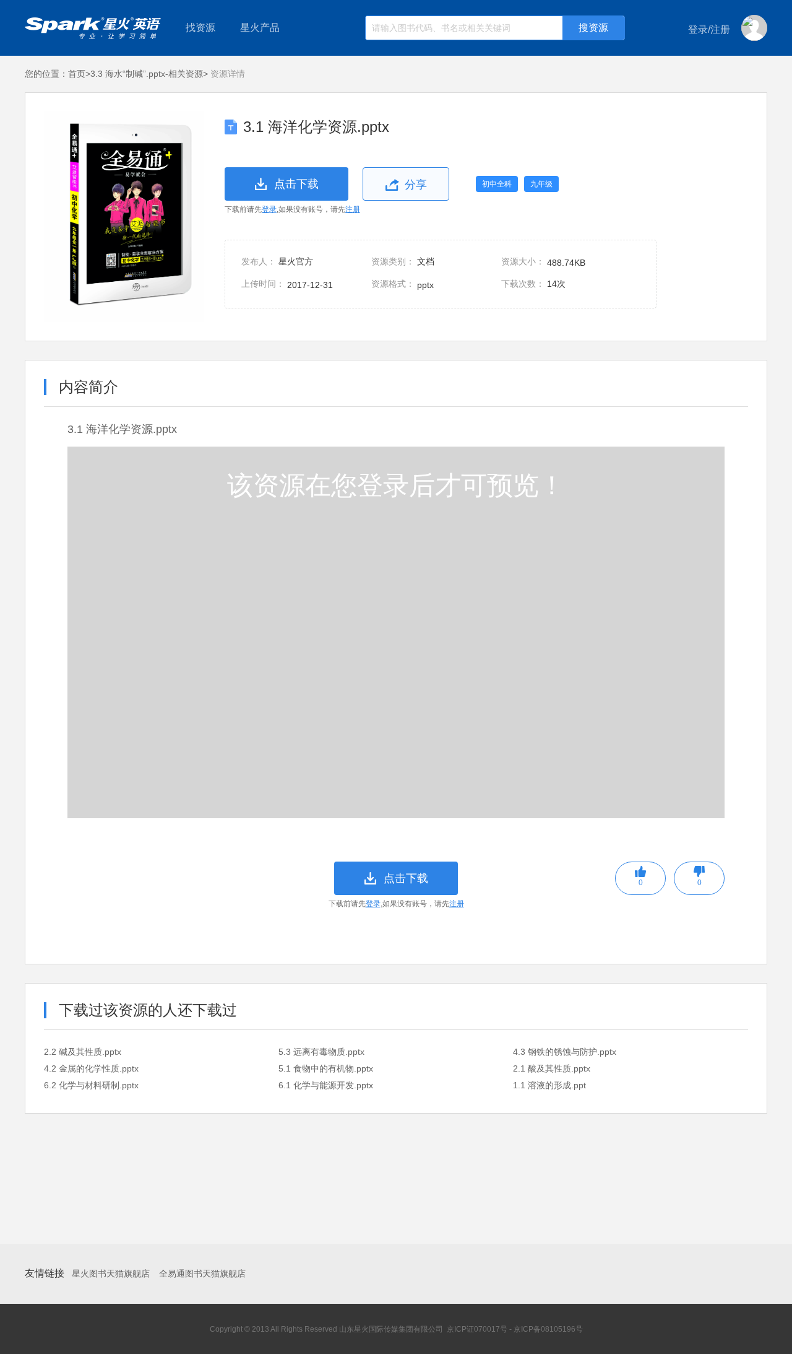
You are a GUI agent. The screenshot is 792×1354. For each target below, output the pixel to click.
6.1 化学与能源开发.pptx (325, 1085)
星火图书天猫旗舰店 (111, 1273)
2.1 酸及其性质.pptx (551, 1068)
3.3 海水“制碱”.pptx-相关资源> (149, 74)
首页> (79, 74)
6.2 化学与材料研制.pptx (91, 1085)
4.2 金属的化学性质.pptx (91, 1068)
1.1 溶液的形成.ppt (549, 1085)
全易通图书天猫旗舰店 (202, 1273)
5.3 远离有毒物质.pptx (321, 1052)
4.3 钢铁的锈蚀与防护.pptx (564, 1052)
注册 (352, 209)
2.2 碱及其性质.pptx (82, 1052)
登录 (269, 209)
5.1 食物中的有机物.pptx (325, 1068)
